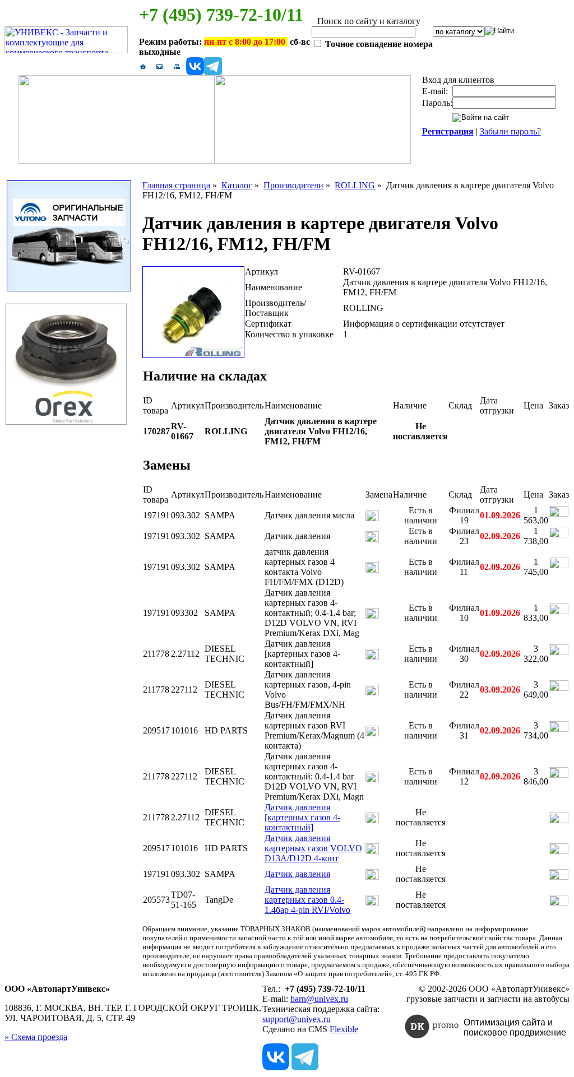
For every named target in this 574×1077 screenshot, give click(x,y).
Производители (293, 185)
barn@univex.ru (319, 999)
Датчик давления (297, 874)
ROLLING (355, 185)
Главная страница (176, 185)
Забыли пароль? (510, 131)
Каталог (236, 185)
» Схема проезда (35, 1037)
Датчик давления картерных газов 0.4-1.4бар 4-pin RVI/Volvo (307, 899)
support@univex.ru (296, 1019)
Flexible (344, 1029)
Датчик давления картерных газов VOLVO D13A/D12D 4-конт (313, 848)
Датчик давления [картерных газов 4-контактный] (302, 817)
